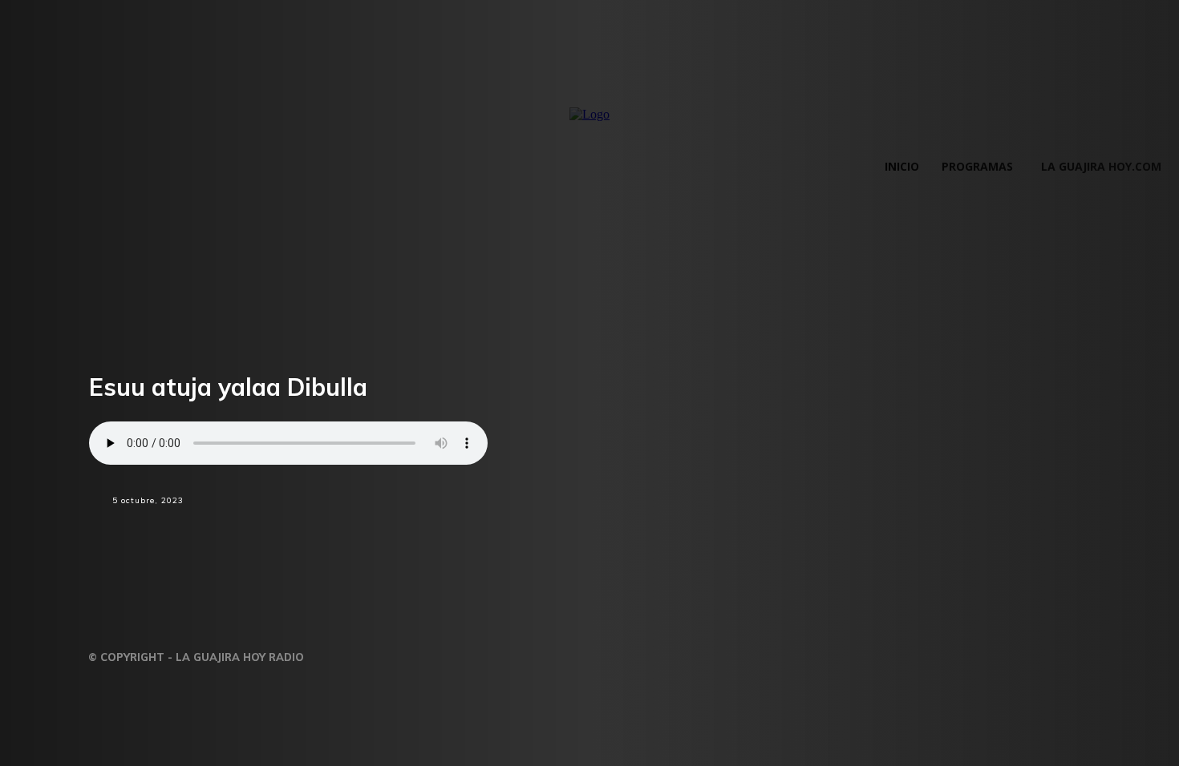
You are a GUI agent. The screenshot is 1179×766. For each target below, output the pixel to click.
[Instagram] (372, 652)
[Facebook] (255, 530)
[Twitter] (312, 530)
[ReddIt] (370, 530)
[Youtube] (471, 652)
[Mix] (426, 530)
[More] (540, 529)
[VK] (482, 530)
